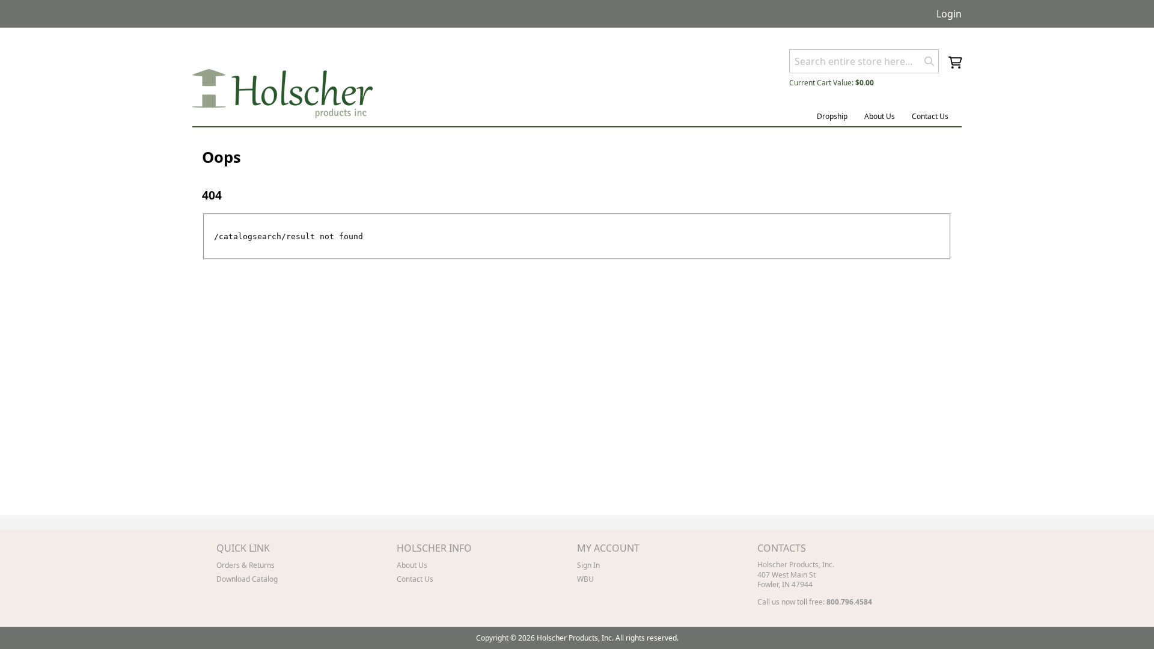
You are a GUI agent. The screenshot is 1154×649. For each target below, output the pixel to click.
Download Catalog (247, 579)
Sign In (588, 565)
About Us (879, 116)
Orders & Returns (245, 565)
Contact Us (930, 116)
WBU (585, 579)
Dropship (832, 116)
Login (949, 13)
